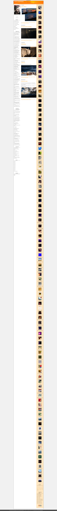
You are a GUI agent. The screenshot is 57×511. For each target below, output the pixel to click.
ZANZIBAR (40, 454)
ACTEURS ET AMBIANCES (40, 188)
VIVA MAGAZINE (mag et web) (16, 105)
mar (28, 40)
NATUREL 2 (40, 291)
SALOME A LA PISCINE (40, 310)
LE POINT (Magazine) (16, 77)
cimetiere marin (25, 77)
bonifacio (23, 77)
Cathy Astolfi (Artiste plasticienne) (17, 117)
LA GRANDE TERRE (40, 421)
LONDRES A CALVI (40, 402)
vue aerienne (25, 40)
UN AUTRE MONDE (40, 174)
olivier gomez (31, 22)
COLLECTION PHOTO (16, 23)
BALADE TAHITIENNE (40, 473)
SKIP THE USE (40, 10)
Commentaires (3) (27, 58)
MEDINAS (15, 26)
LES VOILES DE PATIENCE (16, 24)
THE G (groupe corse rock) (16, 97)
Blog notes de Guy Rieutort (16, 116)
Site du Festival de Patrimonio (16, 140)
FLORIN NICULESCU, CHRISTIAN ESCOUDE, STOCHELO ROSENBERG (40, 223)
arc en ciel (27, 40)
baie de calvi (28, 99)
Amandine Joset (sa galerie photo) (17, 111)
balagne (30, 99)
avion (22, 40)
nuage (29, 40)
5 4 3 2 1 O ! (40, 305)
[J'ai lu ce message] (56, 510)
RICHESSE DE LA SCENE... (24, 81)
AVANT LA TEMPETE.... (24, 6)
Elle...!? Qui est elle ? (16, 122)
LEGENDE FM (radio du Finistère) (17, 78)
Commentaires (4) (27, 22)
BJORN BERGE (40, 141)
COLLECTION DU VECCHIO (39, 359)
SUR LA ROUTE (40, 435)
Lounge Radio (15, 127)
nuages (26, 99)
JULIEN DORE (40, 48)
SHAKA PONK (40, 34)
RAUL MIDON (40, 238)
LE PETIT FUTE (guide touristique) (17, 76)
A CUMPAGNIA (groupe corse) (16, 36)
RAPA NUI (15, 29)
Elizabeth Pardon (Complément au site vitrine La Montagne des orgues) (17, 121)
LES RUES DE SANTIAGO (40, 468)
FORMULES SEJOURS (16, 61)
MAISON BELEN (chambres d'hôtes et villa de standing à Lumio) (16, 84)
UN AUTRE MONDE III (40, 155)
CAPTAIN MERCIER (40, 217)
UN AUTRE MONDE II (40, 160)
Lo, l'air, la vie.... (15, 126)
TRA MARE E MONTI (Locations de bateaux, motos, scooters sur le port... (17, 99)
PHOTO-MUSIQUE (15, 27)
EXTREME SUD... (23, 62)
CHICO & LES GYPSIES (40, 193)
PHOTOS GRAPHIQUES (40, 281)
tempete (24, 99)
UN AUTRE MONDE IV (40, 93)
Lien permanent (23, 22)
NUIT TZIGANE (40, 112)
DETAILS (40, 98)
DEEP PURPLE (40, 233)
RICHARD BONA (39, 53)
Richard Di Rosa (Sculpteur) (16, 139)
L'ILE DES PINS (15, 25)
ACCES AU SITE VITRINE (16, 22)
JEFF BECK (40, 340)
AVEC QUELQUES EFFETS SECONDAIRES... (26, 26)
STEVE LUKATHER (40, 252)
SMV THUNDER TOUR (40, 126)
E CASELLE (40, 383)
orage (30, 40)
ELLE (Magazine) (15, 57)
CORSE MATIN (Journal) (16, 49)
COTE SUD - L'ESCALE (40, 388)
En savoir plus (41, 510)
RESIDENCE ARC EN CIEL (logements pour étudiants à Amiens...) (16, 94)
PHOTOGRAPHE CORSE (16, 28)
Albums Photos (40, 5)
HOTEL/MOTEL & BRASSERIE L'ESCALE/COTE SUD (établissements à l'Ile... (17, 66)
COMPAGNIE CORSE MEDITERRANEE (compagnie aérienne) (16, 48)
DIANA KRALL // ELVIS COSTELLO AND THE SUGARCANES (40, 59)
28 (41, 489)
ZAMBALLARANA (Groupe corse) (17, 106)
